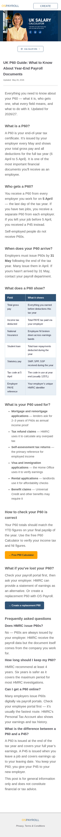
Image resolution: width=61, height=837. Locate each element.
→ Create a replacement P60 (24, 605)
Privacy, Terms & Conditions (30, 826)
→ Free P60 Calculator (21, 555)
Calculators (30, 49)
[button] (13, 7)
